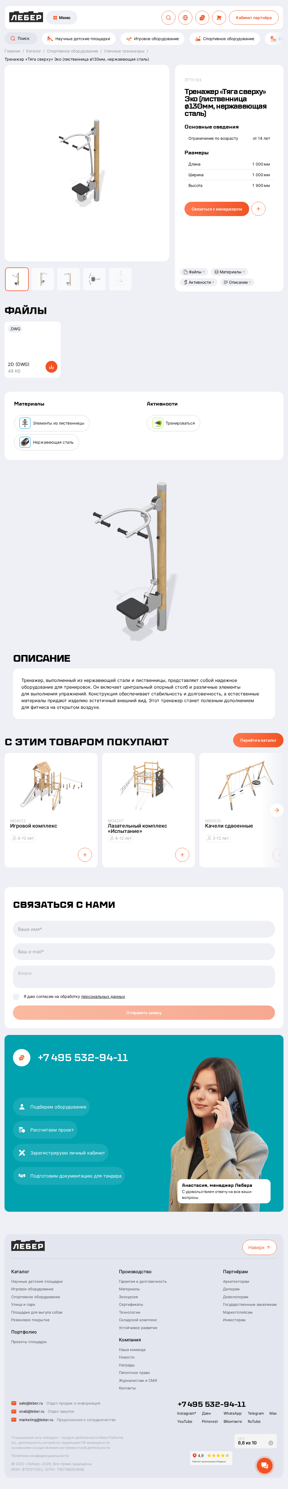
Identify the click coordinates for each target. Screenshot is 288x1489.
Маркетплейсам (238, 1312)
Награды (127, 1365)
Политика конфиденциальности (40, 1455)
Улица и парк (23, 1304)
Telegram (256, 1413)
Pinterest (210, 1421)
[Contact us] (202, 18)
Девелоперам (235, 1297)
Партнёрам (235, 1271)
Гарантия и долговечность (143, 1281)
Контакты (127, 1388)
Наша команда (132, 1349)
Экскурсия (128, 1297)
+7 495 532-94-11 (82, 1057)
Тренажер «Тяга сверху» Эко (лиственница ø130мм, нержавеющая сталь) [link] (76, 59)
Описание (238, 282)
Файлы (195, 271)
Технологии (129, 1312)
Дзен (206, 1413)
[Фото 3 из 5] (68, 279)
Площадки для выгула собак (36, 1312)
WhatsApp (233, 1413)
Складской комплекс (138, 1320)
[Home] (26, 17)
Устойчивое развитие (138, 1327)
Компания (130, 1340)
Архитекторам (236, 1281)
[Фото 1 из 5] (17, 279)
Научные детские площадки (82, 38)
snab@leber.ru (31, 1411)
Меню (65, 17)
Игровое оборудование (156, 38)
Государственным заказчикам (250, 1304)
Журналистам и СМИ (138, 1380)
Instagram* (186, 1413)
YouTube (184, 1421)
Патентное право (134, 1372)
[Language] (185, 18)
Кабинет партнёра (254, 17)
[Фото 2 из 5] (43, 279)
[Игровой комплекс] (51, 786)
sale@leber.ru (31, 1403)
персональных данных (103, 996)
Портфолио (24, 1332)
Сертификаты (131, 1304)
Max (273, 1413)
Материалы (231, 271)
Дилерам (231, 1289)
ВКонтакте (233, 1421)
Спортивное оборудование (228, 38)
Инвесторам (234, 1320)
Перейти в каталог (258, 740)
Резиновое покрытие (30, 1320)
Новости (126, 1357)
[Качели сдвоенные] (246, 786)
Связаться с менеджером (217, 209)
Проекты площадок (29, 1341)
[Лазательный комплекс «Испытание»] (149, 786)
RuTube (254, 1421)
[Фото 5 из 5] (120, 279)
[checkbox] (16, 997)
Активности (200, 282)
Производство (135, 1271)
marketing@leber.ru (36, 1419)
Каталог (20, 1271)
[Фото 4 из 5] (94, 279)
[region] (144, 38)
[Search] (168, 18)
